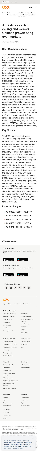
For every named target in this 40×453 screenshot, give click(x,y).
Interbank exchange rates (9, 344)
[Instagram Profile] (29, 287)
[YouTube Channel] (24, 287)
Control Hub (24, 313)
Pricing (22, 329)
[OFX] (5, 7)
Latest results (24, 400)
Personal (14, 2)
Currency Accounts (8, 330)
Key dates (23, 403)
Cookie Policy (19, 448)
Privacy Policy (7, 405)
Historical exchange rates (9, 347)
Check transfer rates (8, 364)
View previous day (10, 241)
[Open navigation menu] (36, 7)
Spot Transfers (7, 325)
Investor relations (25, 405)
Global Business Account (9, 313)
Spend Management (26, 316)
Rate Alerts (6, 350)
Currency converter (8, 341)
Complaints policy (7, 403)
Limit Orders (6, 328)
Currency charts (7, 353)
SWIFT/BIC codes (7, 355)
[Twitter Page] (15, 287)
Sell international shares (9, 388)
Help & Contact (17, 304)
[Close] (33, 438)
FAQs (9, 304)
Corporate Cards (7, 319)
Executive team (7, 415)
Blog (22, 347)
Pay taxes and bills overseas (10, 380)
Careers (5, 418)
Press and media (25, 367)
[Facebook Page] (6, 287)
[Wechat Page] (20, 287)
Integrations (24, 326)
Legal (4, 400)
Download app (7, 370)
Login (30, 7)
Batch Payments (25, 324)
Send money (6, 367)
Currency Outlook (25, 341)
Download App (24, 332)
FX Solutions (6, 322)
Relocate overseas (8, 378)
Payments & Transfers (9, 316)
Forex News (24, 344)
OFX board (6, 412)
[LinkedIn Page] (11, 287)
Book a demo (26, 304)
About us (5, 397)
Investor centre (25, 397)
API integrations (25, 364)
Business (5, 2)
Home (4, 13)
